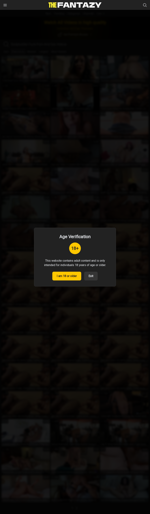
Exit (91, 276)
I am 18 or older (67, 276)
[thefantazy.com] (75, 5)
